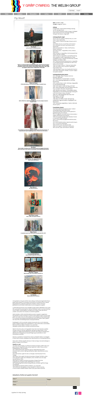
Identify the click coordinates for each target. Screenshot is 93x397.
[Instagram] (79, 393)
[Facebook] (76, 393)
